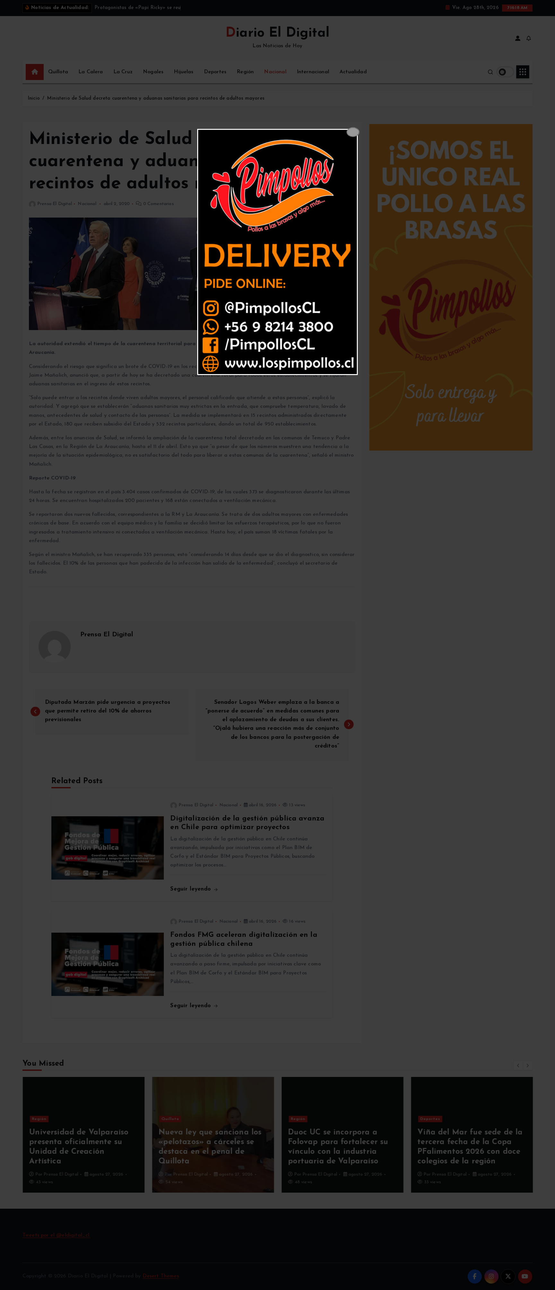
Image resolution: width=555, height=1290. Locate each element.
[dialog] (277, 252)
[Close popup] (353, 132)
